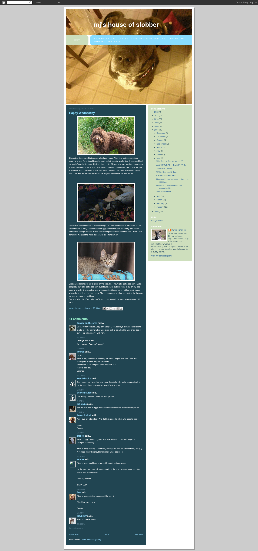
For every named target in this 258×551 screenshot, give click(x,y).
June (159, 154)
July (159, 151)
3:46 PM (80, 390)
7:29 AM (80, 349)
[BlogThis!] (111, 308)
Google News (157, 221)
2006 (156, 211)
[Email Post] (103, 308)
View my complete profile (161, 256)
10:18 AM (81, 375)
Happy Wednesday (164, 168)
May (159, 158)
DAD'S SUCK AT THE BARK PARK (171, 165)
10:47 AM (81, 456)
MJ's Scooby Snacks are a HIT (169, 161)
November (161, 137)
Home (106, 534)
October (160, 140)
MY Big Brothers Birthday (166, 172)
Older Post (138, 534)
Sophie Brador (84, 378)
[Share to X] (114, 308)
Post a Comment (76, 528)
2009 (156, 123)
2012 (156, 112)
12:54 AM (81, 337)
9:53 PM (80, 513)
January (160, 207)
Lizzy (79, 492)
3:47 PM (80, 401)
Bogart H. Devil (84, 415)
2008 (156, 126)
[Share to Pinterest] (121, 308)
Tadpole (80, 436)
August (160, 147)
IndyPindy (82, 516)
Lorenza (80, 352)
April (159, 196)
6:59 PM (80, 412)
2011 (156, 115)
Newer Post (74, 534)
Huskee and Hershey (87, 323)
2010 (156, 119)
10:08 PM (81, 524)
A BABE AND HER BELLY (167, 175)
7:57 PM (80, 433)
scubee (80, 459)
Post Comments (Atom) (91, 540)
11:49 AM (81, 489)
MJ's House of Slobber (126, 24)
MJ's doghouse (178, 230)
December (161, 133)
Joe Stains (82, 404)
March (160, 200)
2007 (156, 130)
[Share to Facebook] (118, 308)
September (161, 144)
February (161, 203)
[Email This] (108, 308)
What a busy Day (163, 192)
